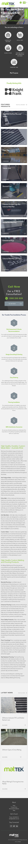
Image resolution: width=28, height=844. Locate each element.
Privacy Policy (14, 807)
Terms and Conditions (14, 808)
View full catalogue (20, 104)
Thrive (19, 841)
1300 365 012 (16, 817)
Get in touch (26, 13)
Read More (4, 725)
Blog (14, 810)
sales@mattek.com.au (14, 818)
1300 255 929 (16, 298)
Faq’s (14, 805)
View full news (21, 693)
